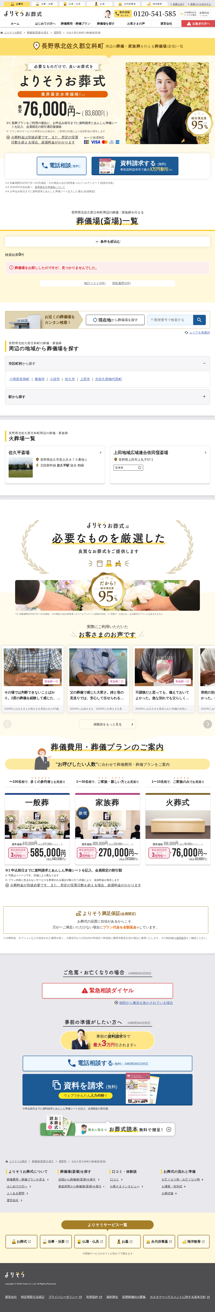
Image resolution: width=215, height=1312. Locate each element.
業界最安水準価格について (50, 187)
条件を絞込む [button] (110, 241)
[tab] (17, 4)
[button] (43, 140)
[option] (28, 1179)
